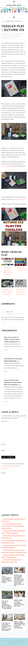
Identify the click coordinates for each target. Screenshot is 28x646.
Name (3, 444)
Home (3, 21)
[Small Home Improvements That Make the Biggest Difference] (19, 617)
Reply (2, 322)
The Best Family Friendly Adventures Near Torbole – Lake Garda (7, 604)
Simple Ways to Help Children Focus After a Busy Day (19, 603)
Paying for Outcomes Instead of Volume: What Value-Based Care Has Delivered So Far (12, 526)
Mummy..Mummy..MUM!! (14, 5)
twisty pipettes (5, 166)
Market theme (21, 641)
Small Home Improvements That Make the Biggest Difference (19, 625)
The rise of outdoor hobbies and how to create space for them (7, 626)
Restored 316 (15, 643)
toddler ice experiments (18, 199)
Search (3, 473)
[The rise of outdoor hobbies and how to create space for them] (7, 617)
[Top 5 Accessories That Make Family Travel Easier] (7, 570)
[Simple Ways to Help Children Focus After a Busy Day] (19, 594)
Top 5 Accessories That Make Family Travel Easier (7, 579)
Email (3, 450)
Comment (4, 421)
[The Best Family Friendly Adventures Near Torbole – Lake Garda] (7, 595)
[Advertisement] (14, 497)
